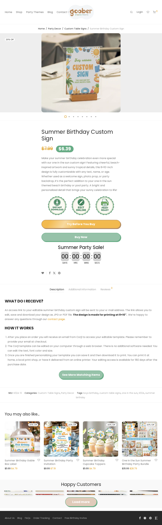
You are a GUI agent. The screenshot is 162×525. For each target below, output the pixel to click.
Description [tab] (57, 289)
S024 (141, 393)
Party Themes (35, 12)
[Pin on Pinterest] (59, 273)
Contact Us (64, 12)
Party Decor (54, 28)
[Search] (131, 12)
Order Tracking (41, 518)
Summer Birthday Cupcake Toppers (94, 462)
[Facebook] (140, 517)
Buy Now (81, 237)
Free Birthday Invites (76, 518)
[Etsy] (156, 517)
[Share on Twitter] (54, 273)
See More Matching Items (81, 375)
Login (140, 12)
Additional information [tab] (82, 289)
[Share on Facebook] (49, 273)
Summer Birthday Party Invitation (58, 462)
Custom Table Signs (75, 28)
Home (8, 12)
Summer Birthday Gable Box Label (20, 462)
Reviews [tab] (106, 289)
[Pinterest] (150, 517)
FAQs (27, 518)
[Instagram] (144, 517)
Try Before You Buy (81, 224)
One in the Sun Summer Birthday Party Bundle (136, 462)
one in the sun (130, 393)
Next (156, 73)
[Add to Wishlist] (44, 273)
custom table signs (110, 393)
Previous (5, 73)
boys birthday (90, 393)
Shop (19, 12)
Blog (50, 12)
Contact (57, 518)
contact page (56, 319)
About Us (10, 518)
